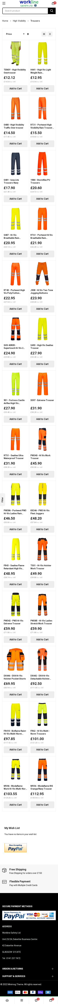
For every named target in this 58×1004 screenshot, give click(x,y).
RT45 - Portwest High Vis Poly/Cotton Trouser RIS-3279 (14, 292)
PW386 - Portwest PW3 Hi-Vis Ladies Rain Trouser (15, 512)
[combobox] (29, 11)
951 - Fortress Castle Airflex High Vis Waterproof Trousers (14, 402)
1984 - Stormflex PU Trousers (40, 181)
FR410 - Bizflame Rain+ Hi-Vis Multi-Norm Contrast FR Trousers (15, 732)
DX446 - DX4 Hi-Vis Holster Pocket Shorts (15, 677)
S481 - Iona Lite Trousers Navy (11, 181)
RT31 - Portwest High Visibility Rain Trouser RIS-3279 (41, 126)
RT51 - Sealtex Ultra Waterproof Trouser (14, 457)
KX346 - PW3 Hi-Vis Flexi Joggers (40, 512)
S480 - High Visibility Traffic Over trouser (14, 126)
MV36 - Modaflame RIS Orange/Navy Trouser (41, 787)
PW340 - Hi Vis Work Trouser (40, 457)
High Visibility (19, 20)
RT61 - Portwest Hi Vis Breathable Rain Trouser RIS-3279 (41, 236)
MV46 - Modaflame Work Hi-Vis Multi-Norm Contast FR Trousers (16, 787)
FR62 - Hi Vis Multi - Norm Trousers (40, 732)
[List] (44, 34)
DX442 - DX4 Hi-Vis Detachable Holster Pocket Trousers (40, 677)
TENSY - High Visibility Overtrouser (15, 71)
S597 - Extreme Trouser (42, 400)
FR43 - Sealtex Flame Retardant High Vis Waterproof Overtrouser (16, 567)
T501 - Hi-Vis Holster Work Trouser (40, 567)
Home (5, 20)
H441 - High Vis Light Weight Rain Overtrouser (40, 71)
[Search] (52, 11)
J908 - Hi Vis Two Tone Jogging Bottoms (41, 291)
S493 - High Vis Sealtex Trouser (41, 346)
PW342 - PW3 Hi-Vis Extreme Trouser (13, 622)
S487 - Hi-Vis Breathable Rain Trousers (11, 236)
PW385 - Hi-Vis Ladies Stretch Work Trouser (41, 622)
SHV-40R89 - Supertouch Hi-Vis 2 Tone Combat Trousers (15, 347)
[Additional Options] (15, 851)
